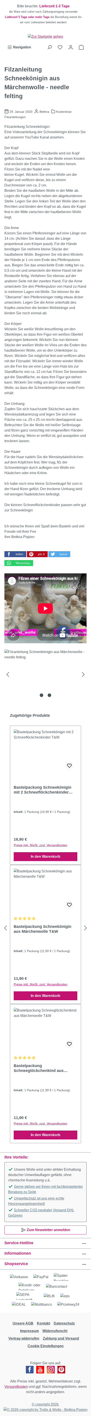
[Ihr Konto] (70, 47)
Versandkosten (16, 1386)
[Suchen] (49, 47)
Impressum (29, 1331)
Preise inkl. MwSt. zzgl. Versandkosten (40, 845)
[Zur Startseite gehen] (45, 36)
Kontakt (43, 1323)
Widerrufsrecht (54, 1331)
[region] (45, 14)
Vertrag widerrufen (23, 1338)
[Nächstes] (83, 674)
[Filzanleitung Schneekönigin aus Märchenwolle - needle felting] (45, 674)
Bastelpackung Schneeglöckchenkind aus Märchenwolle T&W (39, 1068)
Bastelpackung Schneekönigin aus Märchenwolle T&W (42, 929)
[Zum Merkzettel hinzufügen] (69, 765)
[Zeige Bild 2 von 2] (49, 695)
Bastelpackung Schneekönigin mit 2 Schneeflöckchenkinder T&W (42, 790)
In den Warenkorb (45, 856)
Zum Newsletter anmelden (48, 1230)
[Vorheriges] (7, 674)
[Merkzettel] (60, 47)
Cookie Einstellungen (46, 1346)
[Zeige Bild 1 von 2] (41, 695)
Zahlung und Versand (61, 1338)
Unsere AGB (23, 1323)
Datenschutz (64, 1323)
